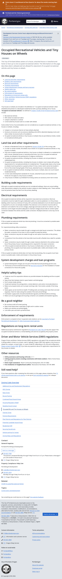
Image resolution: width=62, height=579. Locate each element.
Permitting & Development (15, 27)
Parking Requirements (9, 416)
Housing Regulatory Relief (11, 403)
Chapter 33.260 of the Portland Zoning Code (44, 111)
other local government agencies (29, 321)
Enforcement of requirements (14, 93)
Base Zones (6, 393)
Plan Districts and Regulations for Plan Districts (17, 419)
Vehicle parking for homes (11, 432)
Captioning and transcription (41, 537)
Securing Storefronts (9, 429)
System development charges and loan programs (19, 87)
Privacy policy (36, 540)
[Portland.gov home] (10, 21)
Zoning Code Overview (10, 382)
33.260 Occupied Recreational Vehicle (12, 484)
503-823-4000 (19, 513)
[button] (54, 21)
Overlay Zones (7, 413)
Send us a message (8, 450)
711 (34, 513)
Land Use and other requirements (15, 79)
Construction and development (10, 491)
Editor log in (36, 571)
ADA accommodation (38, 533)
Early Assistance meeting (40, 375)
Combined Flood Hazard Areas (12, 399)
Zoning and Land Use (31, 27)
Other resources (10, 99)
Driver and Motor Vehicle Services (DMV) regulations (20, 97)
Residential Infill (7, 426)
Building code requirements (13, 81)
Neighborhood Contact (10, 406)
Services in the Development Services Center (16, 37)
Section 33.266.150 (38, 146)
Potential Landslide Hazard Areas (13, 422)
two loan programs (37, 266)
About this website (38, 565)
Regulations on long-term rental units (16, 95)
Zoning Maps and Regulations (12, 436)
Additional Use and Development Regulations (16, 386)
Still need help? (9, 101)
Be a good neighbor (11, 91)
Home (3, 27)
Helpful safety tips (10, 89)
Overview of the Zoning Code (48, 27)
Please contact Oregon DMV (9, 346)
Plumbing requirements (12, 85)
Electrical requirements (11, 83)
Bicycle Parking (7, 396)
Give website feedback (37, 497)
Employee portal (37, 568)
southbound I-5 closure (20, 41)
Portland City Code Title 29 (37, 330)
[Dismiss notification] (58, 33)
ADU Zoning (6, 389)
